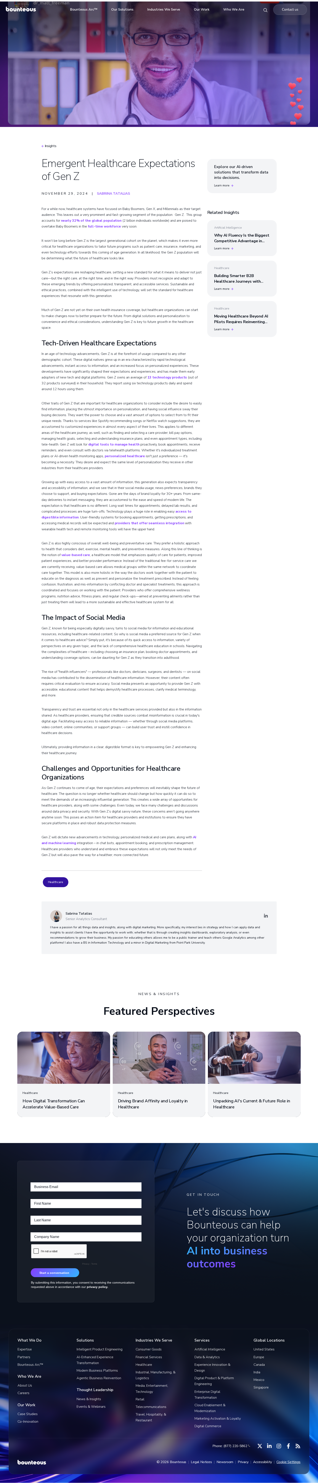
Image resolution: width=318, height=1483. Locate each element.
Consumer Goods (149, 1349)
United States (264, 1349)
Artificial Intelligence (209, 1349)
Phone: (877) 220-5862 (229, 1446)
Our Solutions (122, 9)
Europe (259, 1357)
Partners (24, 1357)
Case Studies (28, 1414)
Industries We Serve (163, 9)
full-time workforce (104, 226)
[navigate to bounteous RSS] (297, 1446)
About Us (25, 1385)
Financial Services (149, 1357)
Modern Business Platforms (97, 1370)
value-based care (75, 555)
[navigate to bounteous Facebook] (288, 1446)
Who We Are (233, 9)
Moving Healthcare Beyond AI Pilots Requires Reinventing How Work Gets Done (241, 322)
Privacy (243, 1462)
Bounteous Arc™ (83, 9)
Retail (140, 1399)
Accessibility (262, 1462)
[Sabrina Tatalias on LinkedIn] (266, 916)
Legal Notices (201, 1462)
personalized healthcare (125, 456)
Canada (259, 1364)
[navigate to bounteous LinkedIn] (269, 1446)
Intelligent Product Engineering (99, 1349)
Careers (23, 1393)
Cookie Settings (288, 1462)
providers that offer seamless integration (149, 523)
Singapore (261, 1387)
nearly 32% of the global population (91, 220)
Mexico (259, 1379)
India (257, 1372)
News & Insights (89, 1399)
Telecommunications (151, 1406)
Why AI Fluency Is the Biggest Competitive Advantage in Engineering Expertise (241, 241)
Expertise (25, 1349)
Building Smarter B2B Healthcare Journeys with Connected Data (237, 281)
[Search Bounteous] (265, 9)
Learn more (222, 185)
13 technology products (167, 377)
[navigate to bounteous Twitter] (259, 1446)
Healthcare (55, 882)
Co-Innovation (28, 1421)
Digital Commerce (207, 1426)
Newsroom (225, 1462)
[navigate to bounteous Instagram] (278, 1446)
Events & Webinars (91, 1406)
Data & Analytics (207, 1357)
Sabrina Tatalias (113, 193)
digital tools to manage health (114, 444)
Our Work (201, 9)
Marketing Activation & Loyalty (217, 1418)
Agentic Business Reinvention (99, 1378)
